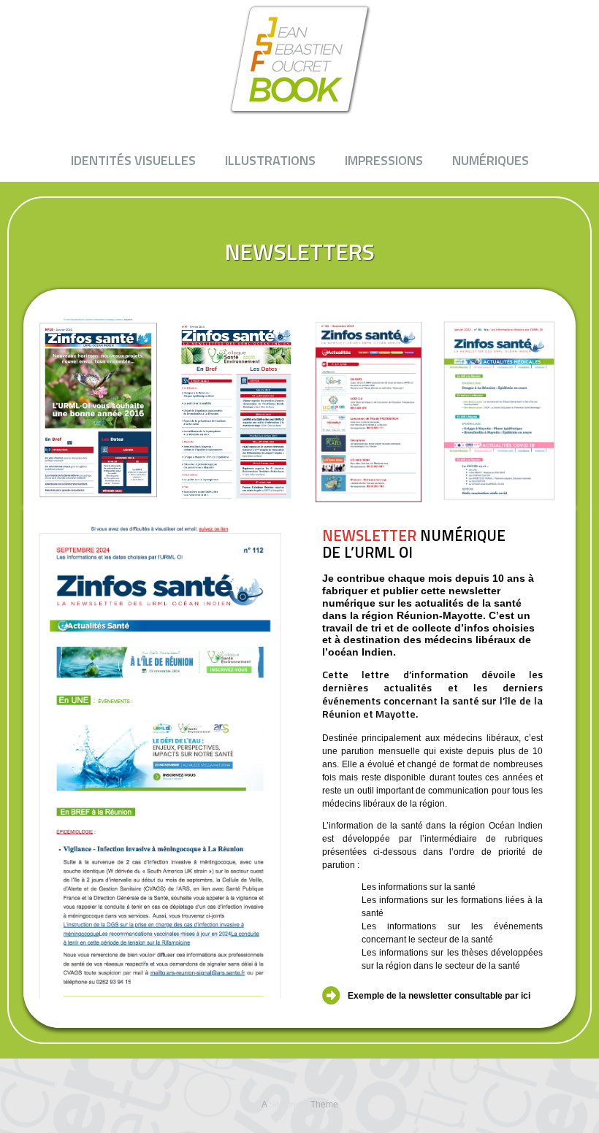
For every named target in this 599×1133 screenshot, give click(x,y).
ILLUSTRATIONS (270, 160)
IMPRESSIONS (384, 160)
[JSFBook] (299, 59)
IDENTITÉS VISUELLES (133, 160)
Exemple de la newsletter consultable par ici (439, 996)
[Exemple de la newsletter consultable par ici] (331, 995)
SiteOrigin (288, 1104)
